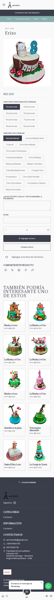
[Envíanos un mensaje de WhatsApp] (48, 586)
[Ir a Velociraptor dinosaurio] (40, 414)
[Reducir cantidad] (5, 230)
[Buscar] (7, 595)
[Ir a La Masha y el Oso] (40, 311)
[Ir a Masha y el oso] (14, 311)
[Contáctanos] (51, 595)
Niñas (36, 19)
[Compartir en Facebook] (5, 270)
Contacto (7, 517)
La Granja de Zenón (38, 464)
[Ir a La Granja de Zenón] (40, 451)
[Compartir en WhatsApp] (19, 270)
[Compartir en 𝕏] (12, 270)
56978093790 (12, 547)
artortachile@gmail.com (17, 540)
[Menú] (4, 4)
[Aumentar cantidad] (48, 230)
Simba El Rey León (12, 464)
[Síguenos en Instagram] (14, 502)
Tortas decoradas (22, 19)
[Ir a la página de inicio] (14, 5)
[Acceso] (46, 595)
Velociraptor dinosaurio (35, 429)
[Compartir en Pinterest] (25, 270)
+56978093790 (13, 544)
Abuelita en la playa (13, 428)
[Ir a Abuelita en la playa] (14, 414)
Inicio (9, 19)
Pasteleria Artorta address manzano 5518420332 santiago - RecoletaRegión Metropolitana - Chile (19, 554)
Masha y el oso (10, 325)
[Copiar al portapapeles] (32, 270)
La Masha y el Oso (38, 325)
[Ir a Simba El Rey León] (14, 451)
